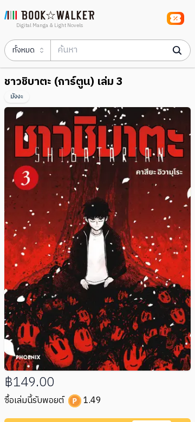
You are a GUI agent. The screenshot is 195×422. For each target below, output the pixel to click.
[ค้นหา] (177, 50)
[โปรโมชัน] (175, 18)
